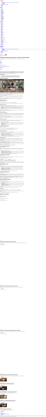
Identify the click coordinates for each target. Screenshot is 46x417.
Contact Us (3, 50)
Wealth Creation (2, 44)
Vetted (2, 51)
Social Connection (2, 40)
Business (2, 23)
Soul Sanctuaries (1, 0)
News (1, 5)
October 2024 (2, 18)
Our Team (3, 48)
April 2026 (2, 10)
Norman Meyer (1, 69)
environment (2, 26)
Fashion (1, 27)
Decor (1, 240)
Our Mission (3, 49)
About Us (2, 1)
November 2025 (2, 12)
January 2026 (2, 11)
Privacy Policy (2, 413)
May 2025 (2, 15)
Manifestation (2, 31)
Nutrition (2, 34)
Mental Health (2, 32)
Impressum (2, 414)
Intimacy (2, 30)
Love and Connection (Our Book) (4, 4)
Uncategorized (2, 42)
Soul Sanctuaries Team (3, 385)
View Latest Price (1, 197)
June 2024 (2, 20)
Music (1, 33)
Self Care (2, 39)
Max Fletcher (2, 243)
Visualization (2, 43)
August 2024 (2, 19)
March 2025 (2, 16)
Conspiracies (2, 24)
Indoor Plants (2, 29)
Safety (1, 38)
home (1, 47)
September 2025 (2, 13)
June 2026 (2, 9)
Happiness (2, 28)
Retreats (2, 52)
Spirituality (2, 41)
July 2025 (2, 14)
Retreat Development (3, 37)
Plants (2, 6)
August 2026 (2, 8)
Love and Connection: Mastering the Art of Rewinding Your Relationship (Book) (10, 2)
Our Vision (3, 3)
